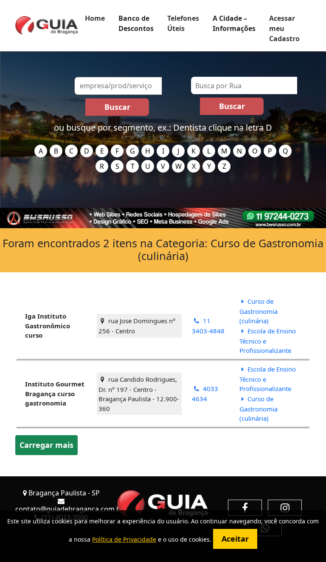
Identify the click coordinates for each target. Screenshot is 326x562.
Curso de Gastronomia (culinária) (258, 311)
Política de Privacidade (124, 539)
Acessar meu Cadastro (284, 28)
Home (95, 18)
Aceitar (235, 539)
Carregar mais (46, 445)
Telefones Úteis (183, 23)
